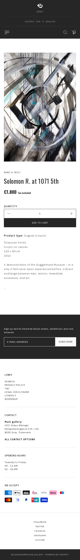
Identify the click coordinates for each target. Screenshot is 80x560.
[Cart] (73, 32)
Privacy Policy (15, 384)
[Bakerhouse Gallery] (40, 6)
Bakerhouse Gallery (31, 554)
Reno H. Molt (12, 172)
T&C (7, 388)
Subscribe (66, 341)
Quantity (10, 206)
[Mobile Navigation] (7, 32)
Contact (10, 395)
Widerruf (11, 399)
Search (10, 381)
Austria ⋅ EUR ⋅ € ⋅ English (40, 21)
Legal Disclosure (17, 391)
